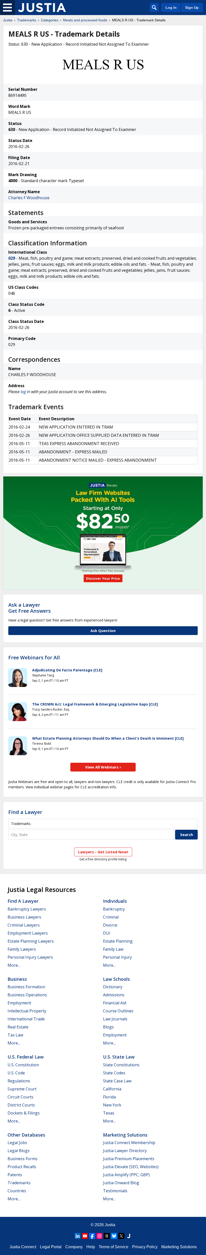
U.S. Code (16, 1073)
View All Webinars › (103, 767)
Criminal (111, 917)
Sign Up (192, 8)
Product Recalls (22, 1166)
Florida (109, 1097)
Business (17, 979)
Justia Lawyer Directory (125, 1150)
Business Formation (26, 987)
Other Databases (26, 1135)
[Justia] (42, 7)
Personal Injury (117, 957)
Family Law (113, 949)
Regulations (19, 1081)
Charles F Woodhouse (28, 197)
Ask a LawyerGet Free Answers (29, 607)
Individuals (115, 901)
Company (74, 1247)
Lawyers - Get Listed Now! (103, 851)
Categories (49, 20)
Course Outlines (118, 1011)
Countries (17, 1191)
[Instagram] (99, 1236)
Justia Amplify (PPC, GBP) (126, 1174)
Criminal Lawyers (24, 925)
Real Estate (18, 1027)
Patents (15, 1174)
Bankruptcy (114, 909)
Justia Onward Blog (121, 1183)
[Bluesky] (114, 1236)
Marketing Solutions (125, 1135)
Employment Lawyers (28, 933)
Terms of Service (113, 1247)
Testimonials (115, 1191)
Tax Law (15, 1035)
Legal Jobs (17, 1142)
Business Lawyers (24, 917)
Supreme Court (22, 1089)
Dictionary (112, 987)
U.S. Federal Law (26, 1057)
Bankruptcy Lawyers (27, 909)
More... (14, 965)
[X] (121, 1236)
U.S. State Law (119, 1057)
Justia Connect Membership (129, 1142)
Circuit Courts (20, 1097)
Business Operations (27, 995)
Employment (19, 1003)
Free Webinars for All (34, 658)
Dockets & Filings (24, 1113)
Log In (171, 8)
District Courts (21, 1105)
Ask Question (103, 630)
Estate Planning (118, 941)
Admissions (113, 995)
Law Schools (116, 979)
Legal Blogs (19, 1150)
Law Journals (115, 1019)
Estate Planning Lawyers (31, 941)
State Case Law (117, 1081)
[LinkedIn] (78, 1236)
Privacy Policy (145, 1247)
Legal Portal (51, 1247)
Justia (7, 20)
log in (25, 391)
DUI (106, 933)
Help (90, 1247)
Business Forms (22, 1158)
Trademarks (26, 20)
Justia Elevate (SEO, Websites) (131, 1166)
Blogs (108, 1027)
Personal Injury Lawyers (30, 957)
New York (112, 1105)
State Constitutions (121, 1065)
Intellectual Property (27, 1011)
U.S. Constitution (23, 1065)
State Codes (114, 1073)
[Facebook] (92, 1236)
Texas (108, 1113)
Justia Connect (23, 1247)
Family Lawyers (22, 949)
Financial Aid (114, 1003)
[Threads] (107, 1236)
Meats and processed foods (85, 20)
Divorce (110, 925)
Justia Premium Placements (128, 1158)
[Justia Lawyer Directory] (129, 1236)
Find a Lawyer (25, 812)
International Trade (26, 1019)
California (112, 1089)
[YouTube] (85, 1236)
